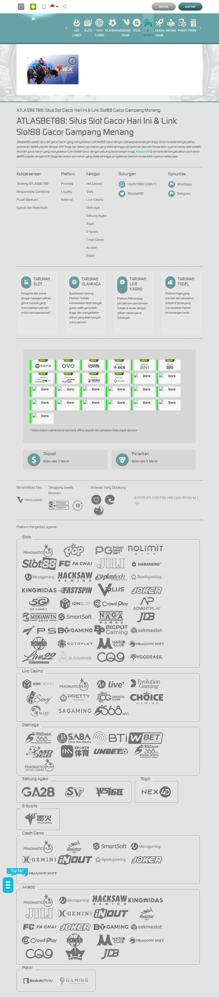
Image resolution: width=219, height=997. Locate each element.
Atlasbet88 (143, 151)
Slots (88, 30)
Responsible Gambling (33, 191)
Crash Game (159, 33)
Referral (67, 199)
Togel (137, 30)
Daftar (190, 7)
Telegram (183, 193)
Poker (182, 30)
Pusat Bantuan (27, 199)
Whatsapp (184, 184)
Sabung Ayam (125, 33)
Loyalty (66, 191)
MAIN (52, 69)
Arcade (171, 30)
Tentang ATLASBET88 (32, 183)
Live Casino (99, 33)
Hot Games (76, 33)
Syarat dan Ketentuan (32, 207)
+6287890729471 (142, 184)
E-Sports (148, 33)
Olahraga (112, 30)
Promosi (194, 30)
